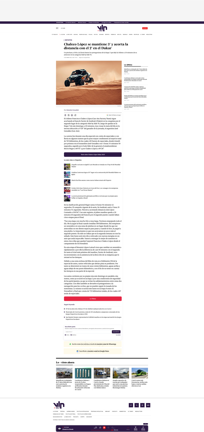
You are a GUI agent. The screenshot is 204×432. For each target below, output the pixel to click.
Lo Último (93, 299)
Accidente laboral (70, 22)
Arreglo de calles (106, 22)
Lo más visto (68, 160)
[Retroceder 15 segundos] (100, 428)
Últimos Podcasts (143, 429)
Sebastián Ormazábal (72, 110)
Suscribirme (116, 331)
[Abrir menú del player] (145, 424)
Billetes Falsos (82, 22)
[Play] (104, 427)
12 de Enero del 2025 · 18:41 (70, 57)
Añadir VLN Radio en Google (115, 115)
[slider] (101, 430)
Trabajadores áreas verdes (121, 22)
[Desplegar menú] (57, 28)
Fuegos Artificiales (94, 22)
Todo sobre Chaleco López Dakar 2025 (93, 154)
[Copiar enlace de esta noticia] (75, 115)
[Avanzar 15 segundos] (108, 428)
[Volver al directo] (113, 427)
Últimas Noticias (135, 429)
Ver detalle (118, 334)
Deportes (68, 40)
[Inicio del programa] (95, 428)
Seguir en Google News (84, 57)
